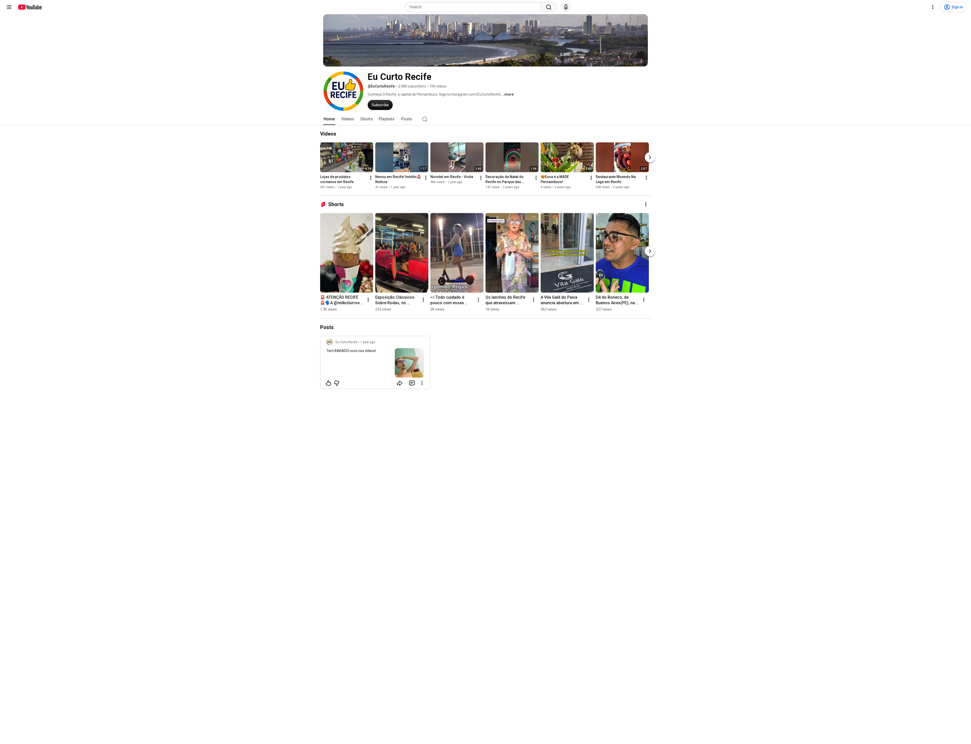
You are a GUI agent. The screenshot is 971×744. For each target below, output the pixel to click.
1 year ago (367, 342)
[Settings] (933, 7)
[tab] (329, 119)
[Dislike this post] (337, 383)
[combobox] (474, 7)
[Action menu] (422, 383)
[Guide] (9, 7)
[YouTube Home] (29, 7)
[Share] (400, 383)
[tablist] (485, 119)
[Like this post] (328, 383)
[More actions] (371, 178)
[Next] (650, 157)
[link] (375, 364)
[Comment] (412, 383)
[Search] (549, 7)
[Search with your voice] (566, 7)
